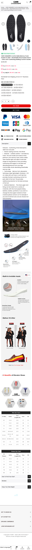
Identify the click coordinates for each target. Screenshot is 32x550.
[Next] (28, 23)
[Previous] (3, 23)
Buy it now (16, 110)
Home (2, 7)
